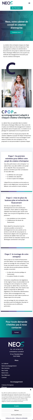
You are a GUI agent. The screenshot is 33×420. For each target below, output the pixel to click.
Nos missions (6, 368)
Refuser (16, 410)
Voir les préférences (16, 415)
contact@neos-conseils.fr (16, 351)
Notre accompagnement (9, 366)
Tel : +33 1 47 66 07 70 (16, 349)
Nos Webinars (6, 375)
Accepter (16, 406)
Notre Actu (5, 373)
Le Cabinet (5, 363)
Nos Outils (5, 370)
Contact (4, 377)
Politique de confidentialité (21, 418)
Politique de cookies (10, 418)
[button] (30, 389)
